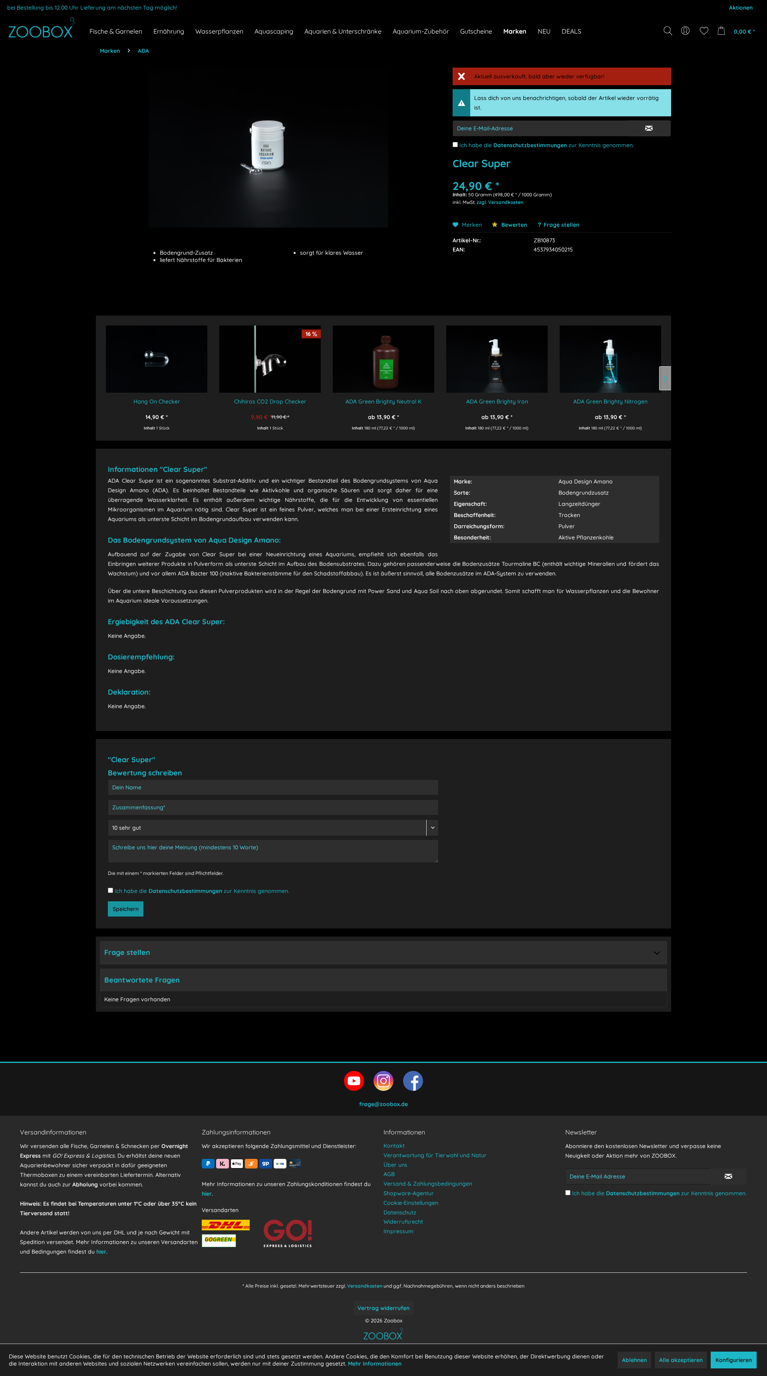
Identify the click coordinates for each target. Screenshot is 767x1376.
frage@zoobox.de (383, 1104)
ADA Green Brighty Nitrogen (610, 401)
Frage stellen (561, 224)
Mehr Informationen (374, 1363)
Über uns (395, 1164)
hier (101, 1251)
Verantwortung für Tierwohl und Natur (435, 1155)
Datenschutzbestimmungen (530, 145)
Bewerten (513, 224)
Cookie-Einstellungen (411, 1202)
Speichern (126, 909)
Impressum (398, 1231)
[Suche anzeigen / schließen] (668, 31)
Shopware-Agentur (409, 1193)
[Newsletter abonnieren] (728, 1176)
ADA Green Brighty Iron (497, 401)
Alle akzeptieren (681, 1360)
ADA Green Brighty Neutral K (383, 401)
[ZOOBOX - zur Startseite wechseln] (42, 28)
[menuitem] (686, 31)
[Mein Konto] (686, 31)
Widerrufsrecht (403, 1221)
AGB (389, 1174)
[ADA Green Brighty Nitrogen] (610, 353)
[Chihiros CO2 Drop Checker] (270, 353)
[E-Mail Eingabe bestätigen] (649, 128)
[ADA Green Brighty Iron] (497, 353)
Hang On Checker (156, 401)
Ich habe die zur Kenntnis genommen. (546, 145)
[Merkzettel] (704, 31)
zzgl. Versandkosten (500, 202)
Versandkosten (364, 1286)
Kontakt (394, 1145)
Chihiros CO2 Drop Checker (270, 401)
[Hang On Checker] (156, 353)
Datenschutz (400, 1212)
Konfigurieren (733, 1360)
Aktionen (741, 7)
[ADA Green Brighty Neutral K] (383, 353)
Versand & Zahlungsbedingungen (428, 1183)
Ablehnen (634, 1360)
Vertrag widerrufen (383, 1308)
